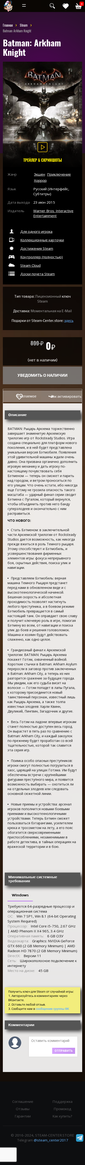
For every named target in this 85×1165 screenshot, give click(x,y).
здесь (68, 321)
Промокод (62, 1108)
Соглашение (22, 1101)
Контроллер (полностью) (41, 257)
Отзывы (23, 1108)
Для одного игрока (36, 231)
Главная (8, 25)
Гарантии (23, 1116)
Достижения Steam (36, 248)
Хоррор (40, 180)
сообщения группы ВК (52, 1009)
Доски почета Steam (37, 273)
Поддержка (62, 1101)
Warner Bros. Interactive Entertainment (53, 213)
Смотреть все (42, 6)
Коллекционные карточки (42, 240)
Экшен (39, 174)
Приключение (59, 174)
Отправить (64, 1051)
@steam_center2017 (51, 1140)
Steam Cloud (30, 265)
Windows (20, 895)
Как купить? (62, 1116)
